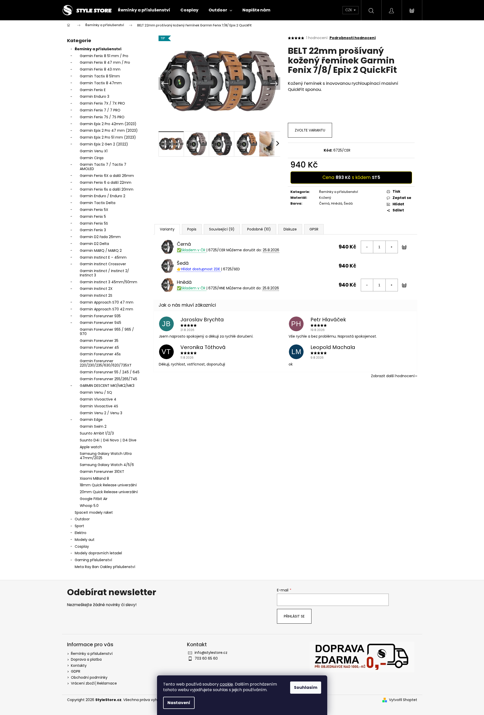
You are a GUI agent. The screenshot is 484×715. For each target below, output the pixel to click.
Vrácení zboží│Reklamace (94, 683)
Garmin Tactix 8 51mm (100, 76)
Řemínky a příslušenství (98, 49)
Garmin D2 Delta (94, 243)
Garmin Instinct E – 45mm (103, 257)
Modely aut (85, 539)
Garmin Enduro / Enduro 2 (102, 195)
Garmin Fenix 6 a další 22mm (105, 182)
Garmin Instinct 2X (96, 288)
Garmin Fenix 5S (94, 223)
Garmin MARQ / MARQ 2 (101, 250)
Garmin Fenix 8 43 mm (100, 69)
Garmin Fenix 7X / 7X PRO (102, 103)
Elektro (80, 532)
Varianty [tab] (167, 229)
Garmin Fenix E (93, 89)
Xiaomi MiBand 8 (94, 478)
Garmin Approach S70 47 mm (106, 302)
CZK (349, 9)
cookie (226, 684)
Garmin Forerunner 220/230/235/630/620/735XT (106, 363)
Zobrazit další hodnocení (393, 375)
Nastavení (178, 703)
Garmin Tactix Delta (97, 202)
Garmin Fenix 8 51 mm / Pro (104, 55)
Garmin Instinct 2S (96, 295)
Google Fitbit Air (93, 498)
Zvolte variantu (310, 130)
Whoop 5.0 (89, 505)
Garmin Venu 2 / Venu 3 (101, 412)
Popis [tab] (191, 229)
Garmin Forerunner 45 (99, 347)
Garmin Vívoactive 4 (98, 399)
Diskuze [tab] (290, 229)
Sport (79, 525)
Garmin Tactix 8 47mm (101, 83)
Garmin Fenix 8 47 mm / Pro (105, 62)
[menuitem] (144, 10)
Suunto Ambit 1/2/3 (97, 433)
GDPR (75, 671)
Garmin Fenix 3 (93, 229)
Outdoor (82, 519)
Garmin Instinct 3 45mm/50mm (108, 282)
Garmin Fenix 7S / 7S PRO (102, 117)
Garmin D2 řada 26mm (100, 236)
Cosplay (82, 546)
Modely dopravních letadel (98, 553)
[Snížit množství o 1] (367, 247)
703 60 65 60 (206, 658)
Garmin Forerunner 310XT (102, 471)
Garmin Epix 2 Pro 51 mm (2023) (108, 137)
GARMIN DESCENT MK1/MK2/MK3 (107, 385)
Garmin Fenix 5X (94, 209)
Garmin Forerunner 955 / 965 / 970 (107, 331)
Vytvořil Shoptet (403, 699)
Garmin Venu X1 (93, 151)
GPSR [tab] (313, 229)
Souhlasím (305, 687)
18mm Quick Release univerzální (108, 485)
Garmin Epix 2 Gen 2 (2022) (104, 144)
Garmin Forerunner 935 (100, 316)
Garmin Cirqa (91, 157)
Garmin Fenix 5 (93, 216)
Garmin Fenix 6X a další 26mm (107, 175)
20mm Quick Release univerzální (109, 491)
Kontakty (79, 665)
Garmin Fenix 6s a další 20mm (106, 189)
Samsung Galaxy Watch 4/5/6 (107, 464)
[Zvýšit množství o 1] (391, 247)
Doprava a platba (86, 659)
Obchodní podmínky (89, 677)
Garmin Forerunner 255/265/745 (108, 378)
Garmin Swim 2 (93, 426)
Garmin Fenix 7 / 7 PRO (100, 110)
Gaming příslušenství (93, 559)
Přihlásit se (294, 616)
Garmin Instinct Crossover (103, 264)
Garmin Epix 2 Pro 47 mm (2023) (109, 130)
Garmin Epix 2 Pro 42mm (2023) (108, 123)
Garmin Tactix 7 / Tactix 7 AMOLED (103, 166)
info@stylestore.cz (211, 652)
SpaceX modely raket (94, 512)
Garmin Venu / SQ (96, 392)
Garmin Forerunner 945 (100, 322)
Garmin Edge (91, 419)
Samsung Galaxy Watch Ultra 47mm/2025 (106, 455)
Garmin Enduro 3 (94, 96)
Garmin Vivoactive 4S (99, 406)
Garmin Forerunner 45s (100, 354)
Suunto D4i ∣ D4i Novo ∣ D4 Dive (108, 440)
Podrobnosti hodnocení (353, 38)
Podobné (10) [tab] (259, 229)
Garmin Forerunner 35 (99, 340)
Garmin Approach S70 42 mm (106, 309)
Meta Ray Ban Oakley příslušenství (105, 566)
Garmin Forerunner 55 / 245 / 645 (109, 372)
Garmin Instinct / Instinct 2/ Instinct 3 (104, 273)
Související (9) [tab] (222, 229)
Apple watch (91, 447)
